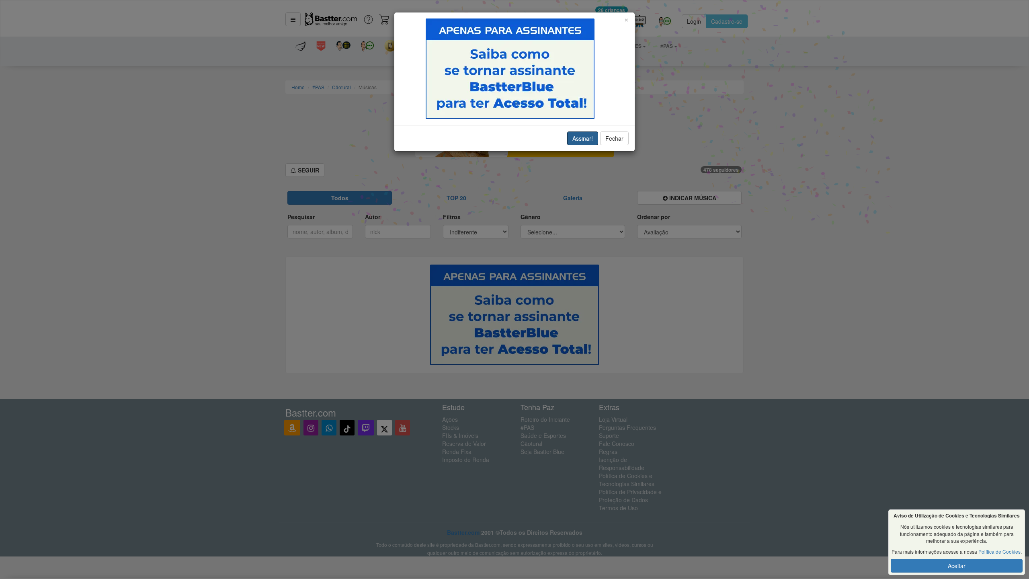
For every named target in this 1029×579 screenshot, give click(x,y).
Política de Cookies (999, 551)
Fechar (614, 138)
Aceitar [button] (956, 566)
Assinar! (582, 138)
